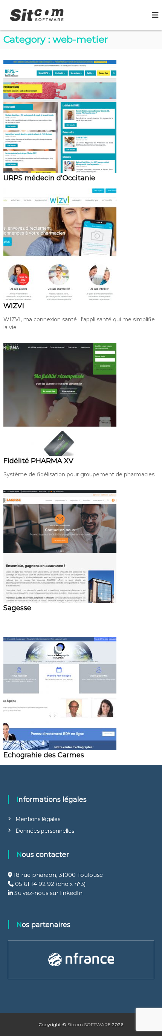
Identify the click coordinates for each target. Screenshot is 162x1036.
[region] (81, 960)
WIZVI (13, 306)
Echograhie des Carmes (43, 755)
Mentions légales (37, 819)
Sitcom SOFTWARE (89, 1024)
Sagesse (17, 608)
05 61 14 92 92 (34, 883)
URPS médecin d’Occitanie (49, 178)
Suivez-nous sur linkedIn (48, 892)
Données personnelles (44, 830)
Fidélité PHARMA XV (38, 461)
